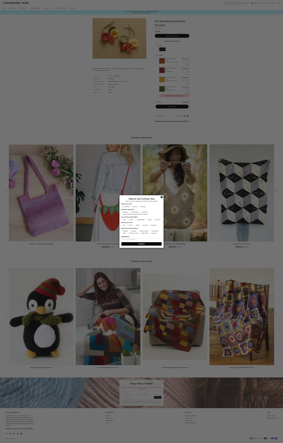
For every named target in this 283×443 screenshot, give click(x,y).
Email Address (125, 236)
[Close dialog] (162, 197)
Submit (141, 244)
